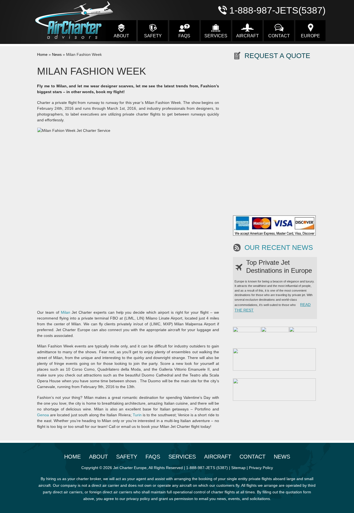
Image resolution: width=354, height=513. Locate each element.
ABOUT (121, 35)
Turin (137, 415)
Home (42, 54)
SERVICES (215, 35)
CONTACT (279, 35)
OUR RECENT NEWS (278, 247)
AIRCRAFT (247, 35)
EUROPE (310, 35)
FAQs (184, 35)
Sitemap (238, 467)
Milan (65, 312)
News (57, 54)
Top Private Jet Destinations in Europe (279, 266)
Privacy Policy (261, 467)
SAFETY (153, 35)
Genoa (43, 415)
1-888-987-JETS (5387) (207, 467)
